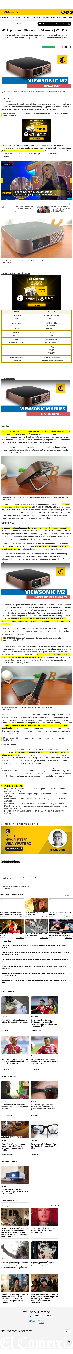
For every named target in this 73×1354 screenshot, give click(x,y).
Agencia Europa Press (7, 1115)
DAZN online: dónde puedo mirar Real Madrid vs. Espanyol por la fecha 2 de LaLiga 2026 (44, 1061)
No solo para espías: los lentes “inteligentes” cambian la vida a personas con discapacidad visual (43, 1107)
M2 (35, 878)
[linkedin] (45, 1312)
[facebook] (31, 1312)
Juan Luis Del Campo (7, 1154)
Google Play (48, 1315)
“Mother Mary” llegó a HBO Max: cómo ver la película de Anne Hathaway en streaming (43, 1230)
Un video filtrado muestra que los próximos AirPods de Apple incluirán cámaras (14, 1107)
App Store (37, 1315)
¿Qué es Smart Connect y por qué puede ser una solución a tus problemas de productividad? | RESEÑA (13, 1147)
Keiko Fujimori (50, 17)
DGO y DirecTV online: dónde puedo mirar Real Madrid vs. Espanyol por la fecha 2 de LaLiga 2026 (14, 1061)
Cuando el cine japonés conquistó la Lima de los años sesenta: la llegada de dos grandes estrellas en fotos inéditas (34, 967)
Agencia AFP (34, 1115)
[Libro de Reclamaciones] (41, 1321)
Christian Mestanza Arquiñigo (9, 1200)
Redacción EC (5, 1030)
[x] (35, 1312)
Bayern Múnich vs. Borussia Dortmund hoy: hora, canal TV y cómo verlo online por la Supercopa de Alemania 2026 (44, 1023)
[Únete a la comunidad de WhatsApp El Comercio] (48, 47)
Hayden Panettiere (61, 17)
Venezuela (4, 1016)
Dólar (43, 17)
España (33, 1056)
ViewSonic (26, 878)
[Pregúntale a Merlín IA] (69, 1342)
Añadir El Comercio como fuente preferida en (54, 24)
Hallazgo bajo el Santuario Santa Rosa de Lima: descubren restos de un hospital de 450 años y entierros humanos (34, 946)
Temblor (14, 17)
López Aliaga (26, 17)
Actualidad (34, 1140)
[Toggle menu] (1, 12)
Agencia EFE (34, 1154)
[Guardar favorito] (66, 47)
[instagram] (38, 1312)
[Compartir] (70, 47)
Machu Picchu (36, 17)
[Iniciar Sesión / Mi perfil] (71, 12)
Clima (70, 17)
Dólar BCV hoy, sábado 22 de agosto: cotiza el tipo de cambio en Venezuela (14, 1021)
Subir (66, 1331)
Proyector (17, 878)
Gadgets (3, 1101)
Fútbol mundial (35, 1016)
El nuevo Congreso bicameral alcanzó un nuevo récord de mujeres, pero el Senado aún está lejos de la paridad (34, 981)
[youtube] (41, 1312)
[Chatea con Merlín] (63, 12)
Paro (19, 17)
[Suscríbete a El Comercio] (67, 12)
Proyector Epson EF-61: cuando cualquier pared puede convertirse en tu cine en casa (14, 1192)
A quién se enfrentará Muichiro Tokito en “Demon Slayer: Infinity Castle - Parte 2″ (43, 1264)
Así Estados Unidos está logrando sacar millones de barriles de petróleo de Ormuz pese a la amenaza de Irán (35, 960)
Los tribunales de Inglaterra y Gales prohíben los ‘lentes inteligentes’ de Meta (44, 1146)
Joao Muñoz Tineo (36, 1030)
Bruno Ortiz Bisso (9, 99)
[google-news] (48, 1312)
